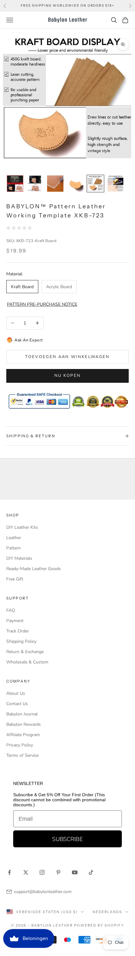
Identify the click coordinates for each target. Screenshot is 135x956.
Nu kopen (67, 375)
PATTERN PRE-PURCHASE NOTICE (42, 304)
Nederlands (107, 912)
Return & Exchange (25, 652)
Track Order (17, 631)
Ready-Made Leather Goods (33, 569)
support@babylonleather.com (43, 892)
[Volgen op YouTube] (75, 872)
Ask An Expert (28, 340)
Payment (15, 621)
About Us (15, 693)
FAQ (10, 610)
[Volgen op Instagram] (42, 872)
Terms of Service (22, 755)
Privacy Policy (19, 745)
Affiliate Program (23, 735)
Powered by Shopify (99, 925)
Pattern (13, 548)
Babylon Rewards (23, 724)
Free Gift (14, 579)
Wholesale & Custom (27, 662)
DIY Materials (19, 558)
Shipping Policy (21, 641)
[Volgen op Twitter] (26, 872)
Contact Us (17, 704)
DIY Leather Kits (22, 527)
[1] (15, 183)
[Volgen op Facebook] (9, 872)
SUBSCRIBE (67, 839)
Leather (13, 538)
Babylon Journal (22, 714)
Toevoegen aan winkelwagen (67, 357)
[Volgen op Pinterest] (58, 872)
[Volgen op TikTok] (91, 872)
